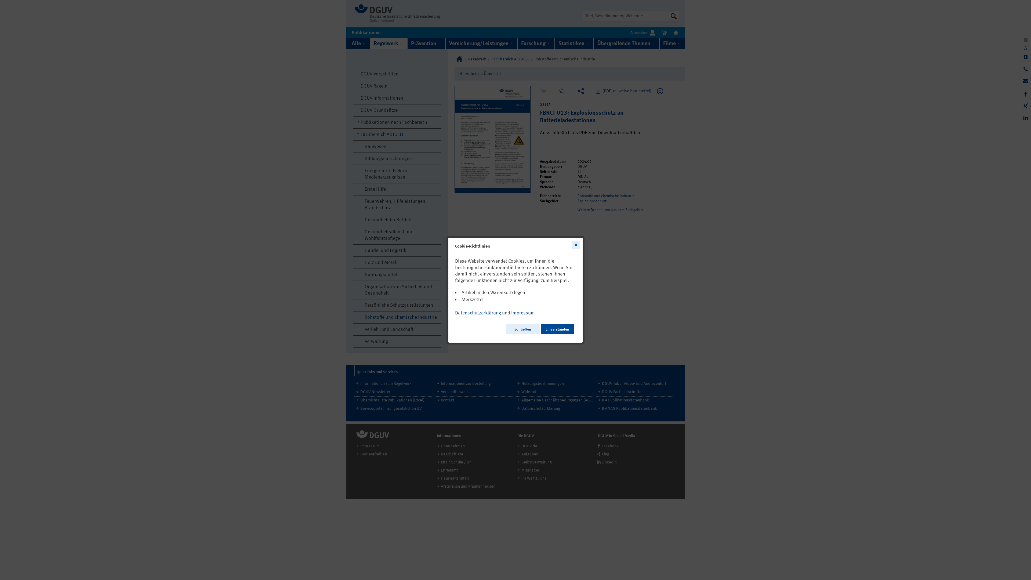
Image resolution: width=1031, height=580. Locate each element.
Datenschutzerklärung (478, 313)
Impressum (523, 313)
